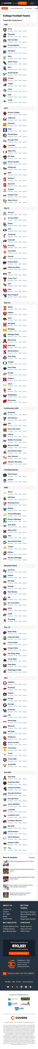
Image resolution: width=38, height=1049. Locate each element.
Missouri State (13, 445)
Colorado (11, 240)
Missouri (11, 726)
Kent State (12, 525)
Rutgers (11, 378)
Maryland (11, 323)
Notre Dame (12, 474)
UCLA (10, 384)
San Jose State (13, 603)
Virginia (11, 189)
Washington (12, 395)
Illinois (10, 307)
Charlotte (11, 34)
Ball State (11, 497)
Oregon (11, 362)
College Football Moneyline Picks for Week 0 (22, 861)
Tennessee (12, 748)
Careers (6, 912)
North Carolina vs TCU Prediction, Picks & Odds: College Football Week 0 (21, 886)
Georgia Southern (14, 793)
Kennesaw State (14, 429)
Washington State (14, 670)
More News (32, 857)
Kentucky (11, 709)
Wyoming (11, 619)
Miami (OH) (12, 530)
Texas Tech (12, 278)
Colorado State (13, 637)
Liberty (10, 434)
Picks (15, 31)
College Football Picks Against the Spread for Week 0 (22, 870)
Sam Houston (13, 456)
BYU (9, 229)
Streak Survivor (26, 926)
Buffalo (10, 508)
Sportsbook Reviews (28, 912)
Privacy (18, 981)
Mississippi (12, 720)
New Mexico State (15, 451)
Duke (10, 129)
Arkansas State (13, 782)
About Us (7, 905)
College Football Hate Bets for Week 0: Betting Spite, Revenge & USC (20, 893)
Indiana (10, 312)
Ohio (9, 536)
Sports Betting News (28, 914)
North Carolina (13, 162)
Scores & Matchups (16, 8)
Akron (10, 492)
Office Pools (25, 931)
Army (10, 29)
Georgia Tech (13, 140)
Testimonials (7, 919)
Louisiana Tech (13, 815)
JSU (9, 423)
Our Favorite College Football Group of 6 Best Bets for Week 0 (22, 878)
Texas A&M (12, 759)
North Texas (12, 62)
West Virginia (13, 295)
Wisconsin (12, 400)
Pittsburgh (12, 167)
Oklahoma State (14, 267)
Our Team (6, 914)
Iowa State (12, 251)
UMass (10, 552)
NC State (11, 156)
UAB (9, 95)
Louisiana (11, 810)
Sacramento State (14, 541)
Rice (9, 67)
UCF (9, 284)
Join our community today (19, 953)
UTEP (10, 614)
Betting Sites (10, 922)
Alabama (11, 682)
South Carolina (13, 742)
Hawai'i (10, 575)
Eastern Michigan (14, 519)
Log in (32, 3)
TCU (9, 273)
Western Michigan (15, 558)
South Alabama (13, 837)
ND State (11, 581)
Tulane (10, 84)
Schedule (10, 31)
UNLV (10, 608)
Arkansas (11, 688)
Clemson (11, 123)
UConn (10, 480)
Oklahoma (11, 737)
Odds (36, 8)
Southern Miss (13, 842)
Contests (25, 922)
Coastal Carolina (14, 788)
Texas (10, 753)
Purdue (10, 373)
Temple (11, 78)
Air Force (11, 570)
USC (9, 389)
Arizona (11, 212)
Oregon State (13, 648)
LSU (9, 715)
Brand (5, 916)
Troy (9, 848)
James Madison (14, 804)
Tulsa (10, 89)
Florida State (12, 134)
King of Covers (26, 929)
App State (11, 777)
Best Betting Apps (9, 931)
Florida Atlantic (13, 45)
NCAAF (4, 8)
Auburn (11, 693)
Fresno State (13, 642)
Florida (10, 698)
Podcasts (23, 917)
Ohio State (12, 356)
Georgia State (13, 799)
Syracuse (11, 184)
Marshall (11, 826)
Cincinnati (11, 234)
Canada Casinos (9, 929)
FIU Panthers (13, 418)
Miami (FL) (12, 151)
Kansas (10, 256)
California (11, 118)
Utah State (12, 664)
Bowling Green (13, 503)
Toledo (10, 547)
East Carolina (13, 40)
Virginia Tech (13, 195)
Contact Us (7, 909)
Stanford (11, 178)
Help (13, 981)
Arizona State (13, 218)
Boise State (12, 631)
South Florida (13, 73)
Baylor (10, 223)
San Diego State (14, 653)
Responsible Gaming (27, 919)
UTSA (10, 100)
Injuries (25, 31)
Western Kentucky (15, 462)
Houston (11, 245)
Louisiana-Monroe (15, 820)
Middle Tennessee (15, 440)
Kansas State (13, 262)
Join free (22, 3)
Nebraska (11, 345)
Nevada (11, 586)
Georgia (11, 704)
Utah (9, 289)
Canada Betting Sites (10, 926)
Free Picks (28, 8)
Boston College (13, 112)
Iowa (9, 318)
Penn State (12, 367)
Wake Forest (12, 200)
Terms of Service (27, 981)
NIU (9, 597)
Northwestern (13, 351)
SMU (9, 173)
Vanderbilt (12, 764)
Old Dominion (13, 831)
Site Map (8, 981)
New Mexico (12, 592)
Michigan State (13, 334)
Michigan (11, 329)
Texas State (12, 659)
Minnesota (12, 340)
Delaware (11, 412)
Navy (10, 56)
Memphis (11, 51)
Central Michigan (14, 514)
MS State (11, 731)
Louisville (11, 145)
